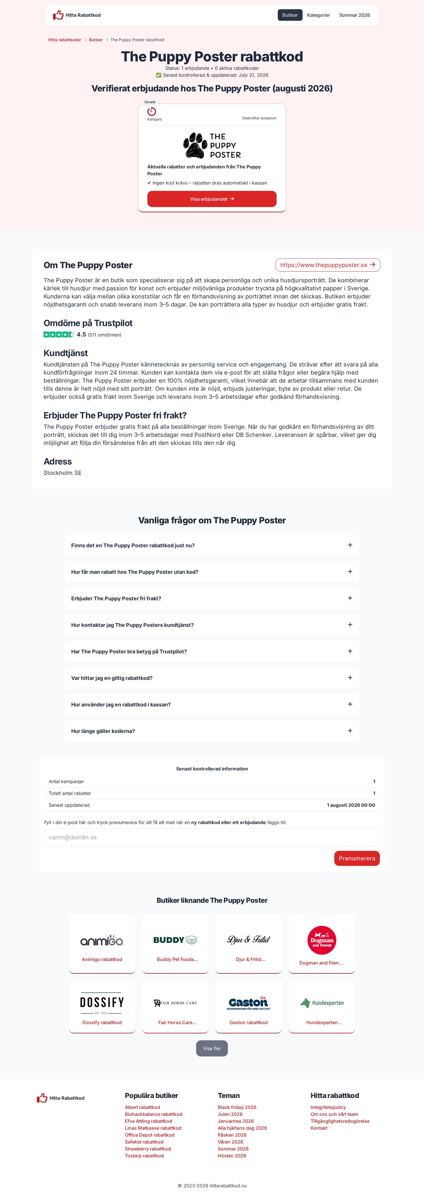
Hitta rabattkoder (64, 39)
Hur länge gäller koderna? (103, 731)
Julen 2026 (230, 1114)
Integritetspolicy (328, 1107)
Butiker (290, 15)
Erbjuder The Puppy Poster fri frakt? (116, 598)
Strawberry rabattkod (148, 1149)
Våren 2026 (230, 1142)
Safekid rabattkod (144, 1142)
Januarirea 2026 (236, 1121)
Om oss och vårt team (334, 1114)
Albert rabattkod (142, 1107)
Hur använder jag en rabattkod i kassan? (121, 705)
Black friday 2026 (237, 1107)
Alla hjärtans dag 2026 (242, 1128)
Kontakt (319, 1128)
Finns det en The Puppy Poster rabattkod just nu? (133, 545)
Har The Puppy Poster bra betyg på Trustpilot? (129, 651)
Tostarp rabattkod (144, 1156)
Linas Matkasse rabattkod (153, 1128)
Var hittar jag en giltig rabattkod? (112, 678)
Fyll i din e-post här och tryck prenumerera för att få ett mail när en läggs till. (165, 822)
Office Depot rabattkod (150, 1135)
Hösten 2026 (232, 1156)
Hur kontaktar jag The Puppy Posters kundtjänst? (132, 625)
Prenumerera (357, 858)
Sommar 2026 (354, 15)
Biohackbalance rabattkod (153, 1114)
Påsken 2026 (232, 1135)
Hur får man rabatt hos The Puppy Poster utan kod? (134, 572)
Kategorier (318, 15)
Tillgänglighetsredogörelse (340, 1121)
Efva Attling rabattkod (148, 1121)
